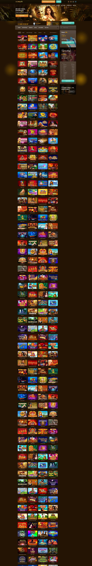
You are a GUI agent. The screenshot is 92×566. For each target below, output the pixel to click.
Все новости (72, 91)
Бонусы (74, 5)
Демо (19, 35)
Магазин (58, 5)
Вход (59, 1)
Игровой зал (42, 5)
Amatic (35, 32)
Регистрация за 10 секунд (48, 1)
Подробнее (21, 15)
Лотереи (53, 5)
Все (19, 32)
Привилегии (69, 5)
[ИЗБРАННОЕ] (57, 27)
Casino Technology (29, 32)
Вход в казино (68, 23)
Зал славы (63, 5)
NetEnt (23, 32)
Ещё (44, 32)
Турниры (48, 5)
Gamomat (40, 32)
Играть (22, 40)
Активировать (68, 42)
